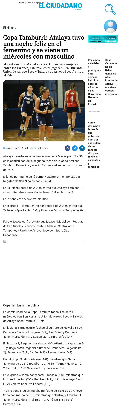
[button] (67, 148)
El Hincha (9, 28)
